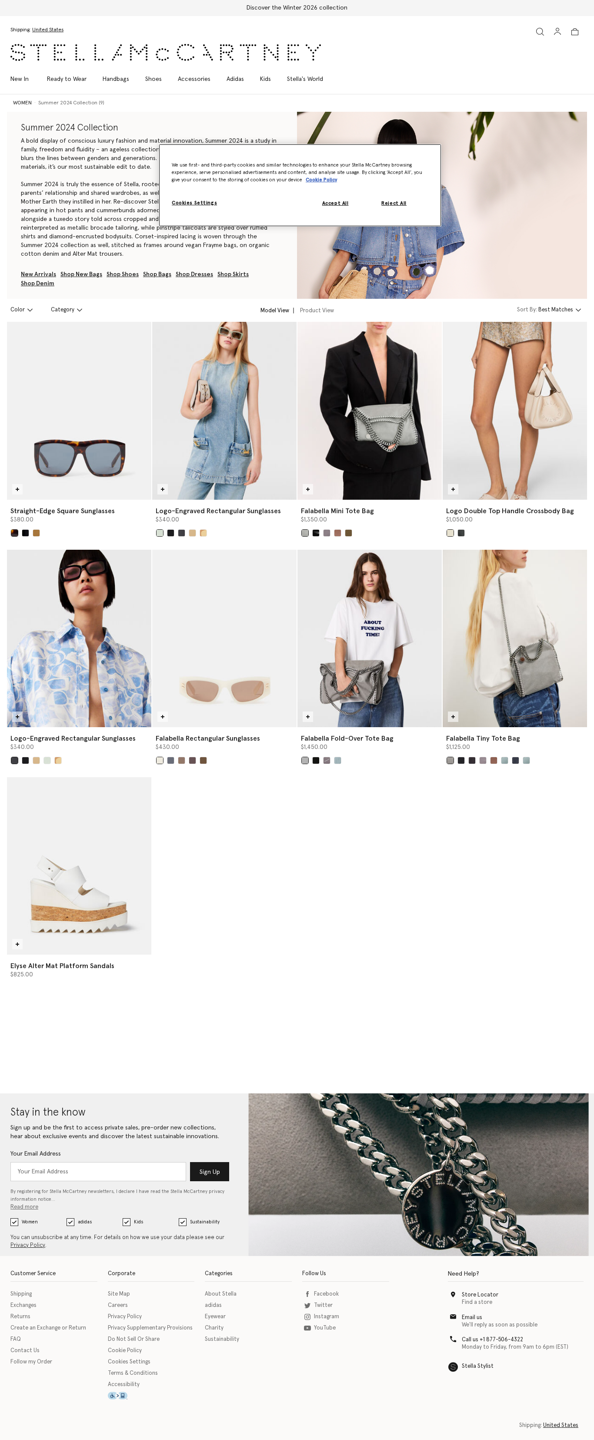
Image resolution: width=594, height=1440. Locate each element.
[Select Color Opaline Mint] (160, 533)
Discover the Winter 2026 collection (297, 8)
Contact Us (25, 1350)
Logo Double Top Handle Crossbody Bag (510, 511)
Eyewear (215, 1317)
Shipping (21, 1294)
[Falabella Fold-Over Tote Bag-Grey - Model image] (369, 638)
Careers (118, 1305)
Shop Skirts (233, 274)
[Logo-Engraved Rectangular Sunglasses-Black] (79, 638)
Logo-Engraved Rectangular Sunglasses (218, 511)
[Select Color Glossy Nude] (36, 533)
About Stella (221, 1294)
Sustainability (205, 1221)
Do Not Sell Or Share (134, 1339)
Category (62, 310)
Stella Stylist (478, 1366)
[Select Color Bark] (326, 533)
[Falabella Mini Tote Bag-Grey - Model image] (369, 410)
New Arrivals (38, 274)
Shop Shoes (123, 274)
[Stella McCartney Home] (165, 52)
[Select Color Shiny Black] (170, 533)
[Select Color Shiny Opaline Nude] (203, 533)
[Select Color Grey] (305, 533)
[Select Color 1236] (326, 760)
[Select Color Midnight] (515, 760)
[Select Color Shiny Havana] (192, 533)
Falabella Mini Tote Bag (337, 511)
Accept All (335, 203)
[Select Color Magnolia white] (450, 533)
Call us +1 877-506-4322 (492, 1340)
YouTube (325, 1328)
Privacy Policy (27, 1245)
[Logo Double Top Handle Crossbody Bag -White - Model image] (515, 410)
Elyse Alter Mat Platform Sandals (62, 965)
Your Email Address (35, 1154)
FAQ (15, 1339)
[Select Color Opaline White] (160, 760)
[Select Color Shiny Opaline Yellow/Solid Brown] (203, 760)
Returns (20, 1317)
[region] (300, 185)
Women (30, 1221)
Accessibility (124, 1384)
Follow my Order (31, 1362)
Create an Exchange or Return (48, 1328)
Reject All (394, 203)
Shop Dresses (194, 274)
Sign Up (210, 1172)
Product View (317, 310)
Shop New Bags (81, 274)
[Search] (540, 31)
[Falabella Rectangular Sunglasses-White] (224, 638)
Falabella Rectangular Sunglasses (208, 738)
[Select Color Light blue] (337, 760)
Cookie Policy (125, 1350)
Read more (24, 1207)
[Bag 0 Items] (575, 32)
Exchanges (23, 1305)
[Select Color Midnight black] (461, 533)
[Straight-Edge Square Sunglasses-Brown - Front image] (79, 410)
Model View (274, 310)
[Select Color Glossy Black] (25, 533)
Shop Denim (37, 284)
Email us (472, 1317)
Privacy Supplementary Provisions (150, 1328)
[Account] (557, 31)
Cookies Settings (129, 1362)
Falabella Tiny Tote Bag (483, 738)
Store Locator (480, 1295)
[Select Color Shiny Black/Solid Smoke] (170, 760)
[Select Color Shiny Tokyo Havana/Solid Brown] (192, 760)
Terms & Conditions (133, 1373)
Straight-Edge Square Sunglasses (62, 511)
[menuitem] (24, 79)
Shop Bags (157, 274)
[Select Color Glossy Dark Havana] (14, 533)
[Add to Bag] (17, 489)
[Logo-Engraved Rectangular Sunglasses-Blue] (224, 410)
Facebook (326, 1294)
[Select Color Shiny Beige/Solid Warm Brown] (181, 760)
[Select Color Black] (181, 533)
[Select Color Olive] (348, 533)
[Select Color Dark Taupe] (337, 533)
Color (17, 310)
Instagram (326, 1317)
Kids (138, 1221)
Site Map (119, 1294)
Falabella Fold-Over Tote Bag (347, 738)
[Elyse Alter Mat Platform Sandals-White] (79, 866)
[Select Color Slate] (472, 760)
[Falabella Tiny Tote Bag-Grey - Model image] (515, 638)
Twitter (323, 1305)
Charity (214, 1328)
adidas (85, 1221)
